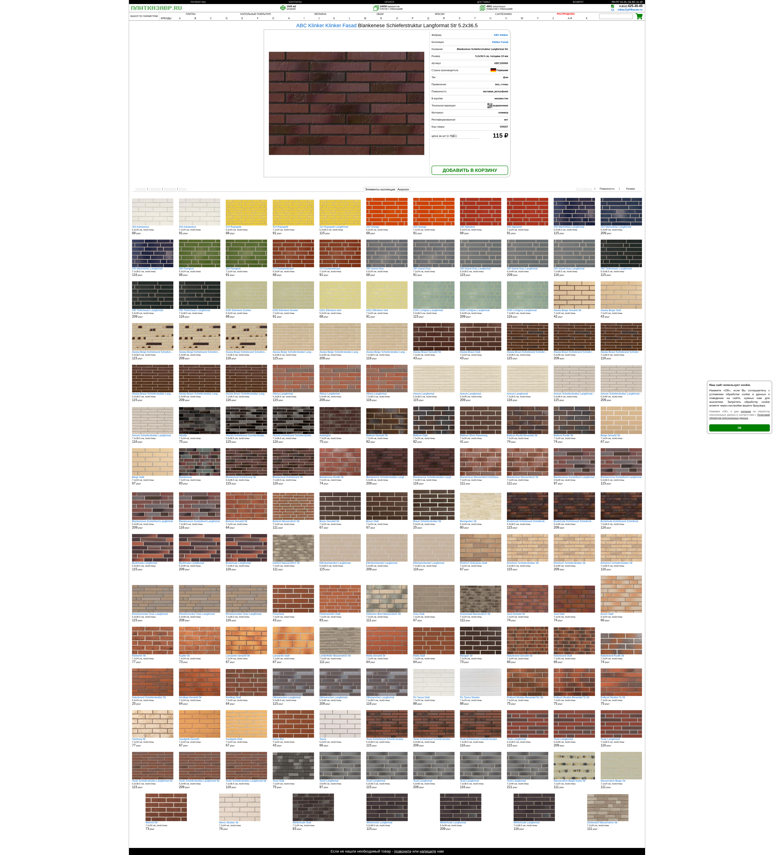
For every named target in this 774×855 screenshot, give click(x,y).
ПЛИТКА (191, 14)
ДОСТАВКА (483, 2)
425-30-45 (631, 6)
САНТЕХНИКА (503, 14)
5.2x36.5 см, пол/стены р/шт (333, 230)
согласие (746, 411)
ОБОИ (380, 14)
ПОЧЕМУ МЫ (198, 2)
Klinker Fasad (500, 42)
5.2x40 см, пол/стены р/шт (152, 524)
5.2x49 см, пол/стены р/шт (616, 230)
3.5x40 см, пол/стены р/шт (574, 480)
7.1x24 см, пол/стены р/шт (190, 230)
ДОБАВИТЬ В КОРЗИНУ (470, 170)
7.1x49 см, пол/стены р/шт (518, 784)
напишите (428, 851)
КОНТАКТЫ (295, 2)
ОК (739, 427)
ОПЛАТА (389, 2)
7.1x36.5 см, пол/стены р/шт (147, 271)
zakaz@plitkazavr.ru (630, 9)
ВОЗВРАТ (578, 2)
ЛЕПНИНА (320, 14)
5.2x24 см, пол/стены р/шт (143, 230)
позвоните (402, 851)
